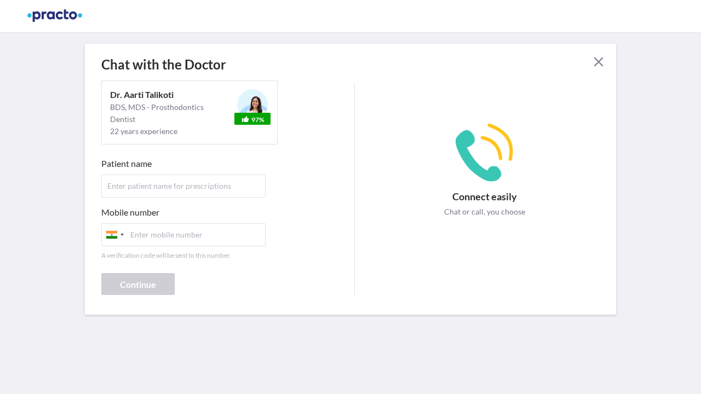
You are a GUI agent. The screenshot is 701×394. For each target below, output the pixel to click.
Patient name (126, 163)
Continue (138, 284)
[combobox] (114, 235)
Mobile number (130, 212)
